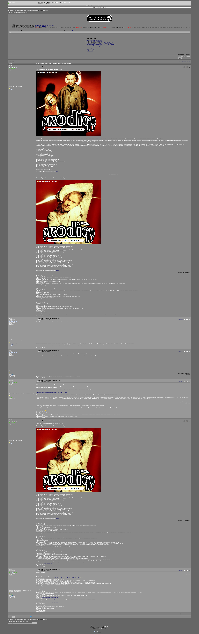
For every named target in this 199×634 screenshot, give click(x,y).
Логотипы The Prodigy (91, 47)
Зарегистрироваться (66, 2)
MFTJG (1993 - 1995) (91, 43)
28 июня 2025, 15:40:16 (40, 347)
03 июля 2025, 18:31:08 (40, 536)
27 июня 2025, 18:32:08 (40, 282)
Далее (11, 32)
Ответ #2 (39, 351)
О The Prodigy (20, 10)
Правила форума (94, 625)
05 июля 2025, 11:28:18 (40, 315)
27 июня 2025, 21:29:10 (40, 293)
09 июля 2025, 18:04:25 (40, 601)
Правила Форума (98, 5)
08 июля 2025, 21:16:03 (40, 594)
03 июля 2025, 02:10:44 (40, 417)
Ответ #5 (39, 570)
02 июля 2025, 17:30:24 (40, 311)
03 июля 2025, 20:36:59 (40, 555)
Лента (90, 5)
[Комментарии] (12, 70)
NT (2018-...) (113, 44)
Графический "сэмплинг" (91, 48)
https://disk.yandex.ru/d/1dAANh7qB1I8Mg (50, 597)
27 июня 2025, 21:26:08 (40, 291)
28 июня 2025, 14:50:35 (40, 345)
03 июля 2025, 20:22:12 (40, 313)
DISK (57, 171)
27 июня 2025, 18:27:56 (40, 278)
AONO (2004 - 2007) (91, 44)
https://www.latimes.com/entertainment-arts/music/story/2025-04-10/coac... (52, 392)
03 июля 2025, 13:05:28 (40, 524)
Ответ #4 (39, 421)
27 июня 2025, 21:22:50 (40, 289)
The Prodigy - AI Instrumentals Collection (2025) (19, 12)
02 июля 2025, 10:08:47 (40, 406)
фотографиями (99, 41)
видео (94, 41)
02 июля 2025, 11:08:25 (40, 377)
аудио (91, 41)
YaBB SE (106, 626)
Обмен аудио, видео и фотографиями (31, 10)
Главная (84, 5)
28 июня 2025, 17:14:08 (40, 309)
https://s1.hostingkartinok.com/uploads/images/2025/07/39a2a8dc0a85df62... (69, 577)
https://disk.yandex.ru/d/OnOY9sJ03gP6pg (51, 602)
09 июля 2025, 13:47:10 (40, 598)
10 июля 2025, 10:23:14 (40, 609)
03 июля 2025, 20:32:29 (40, 552)
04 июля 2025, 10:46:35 (40, 566)
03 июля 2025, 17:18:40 (40, 531)
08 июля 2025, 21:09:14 (40, 588)
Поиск (93, 5)
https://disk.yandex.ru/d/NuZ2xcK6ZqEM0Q (58, 599)
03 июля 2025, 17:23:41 (40, 533)
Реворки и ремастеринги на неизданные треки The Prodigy (98, 46)
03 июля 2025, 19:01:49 (40, 547)
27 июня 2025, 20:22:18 (40, 287)
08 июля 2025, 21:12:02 (40, 591)
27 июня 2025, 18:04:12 (40, 276)
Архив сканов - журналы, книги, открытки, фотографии (97, 45)
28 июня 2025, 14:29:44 (40, 307)
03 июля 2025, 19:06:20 (40, 550)
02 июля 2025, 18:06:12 (40, 413)
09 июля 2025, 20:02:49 (40, 605)
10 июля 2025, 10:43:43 (40, 611)
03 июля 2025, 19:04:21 (40, 548)
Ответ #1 (39, 319)
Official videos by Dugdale (91, 49)
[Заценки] (11, 323)
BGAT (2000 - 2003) (108, 43)
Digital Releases (90, 51)
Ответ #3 (39, 381)
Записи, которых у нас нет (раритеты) (94, 40)
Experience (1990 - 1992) (108, 42)
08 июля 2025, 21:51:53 (40, 596)
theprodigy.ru (101, 628)
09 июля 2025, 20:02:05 (40, 603)
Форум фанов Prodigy (12, 10)
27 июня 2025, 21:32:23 (40, 295)
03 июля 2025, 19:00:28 (40, 545)
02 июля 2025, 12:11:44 (40, 411)
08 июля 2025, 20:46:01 (40, 585)
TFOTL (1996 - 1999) (100, 43)
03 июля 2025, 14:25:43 (40, 528)
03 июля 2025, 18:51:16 (40, 539)
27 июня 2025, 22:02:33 (40, 305)
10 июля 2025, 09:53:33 (40, 607)
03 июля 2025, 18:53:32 (40, 541)
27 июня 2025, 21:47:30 (40, 302)
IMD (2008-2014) (98, 44)
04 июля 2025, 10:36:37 (40, 564)
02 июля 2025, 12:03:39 (40, 409)
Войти (57, 2)
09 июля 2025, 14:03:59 (40, 600)
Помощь (103, 5)
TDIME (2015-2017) (106, 44)
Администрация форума (103, 625)
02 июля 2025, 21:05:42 (40, 415)
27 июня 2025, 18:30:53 (40, 280)
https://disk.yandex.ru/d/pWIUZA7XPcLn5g (44, 563)
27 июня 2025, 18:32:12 (40, 284)
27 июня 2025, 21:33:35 (40, 298)
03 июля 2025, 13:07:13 (40, 526)
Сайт (87, 5)
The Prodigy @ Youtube (91, 50)
